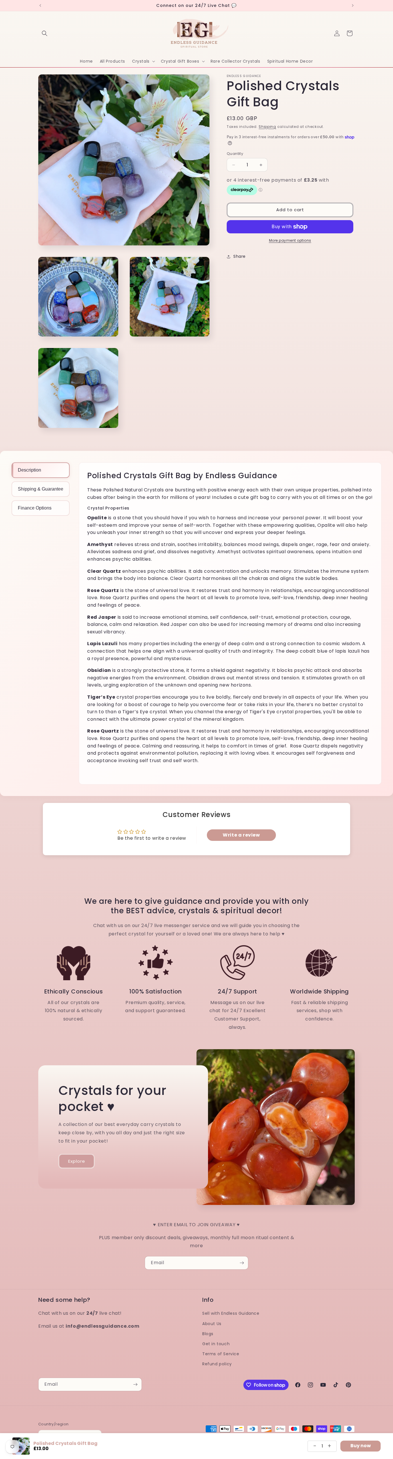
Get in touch (216, 1344)
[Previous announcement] (40, 5)
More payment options (290, 240)
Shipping (267, 126)
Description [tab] (29, 470)
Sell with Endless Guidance (231, 1313)
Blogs (207, 1333)
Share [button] (239, 256)
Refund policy (217, 1364)
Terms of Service (220, 1354)
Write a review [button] (241, 834)
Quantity (235, 153)
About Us (212, 1323)
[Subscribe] (241, 1263)
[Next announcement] (352, 5)
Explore (76, 1161)
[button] (44, 33)
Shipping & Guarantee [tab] (40, 489)
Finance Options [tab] (34, 507)
